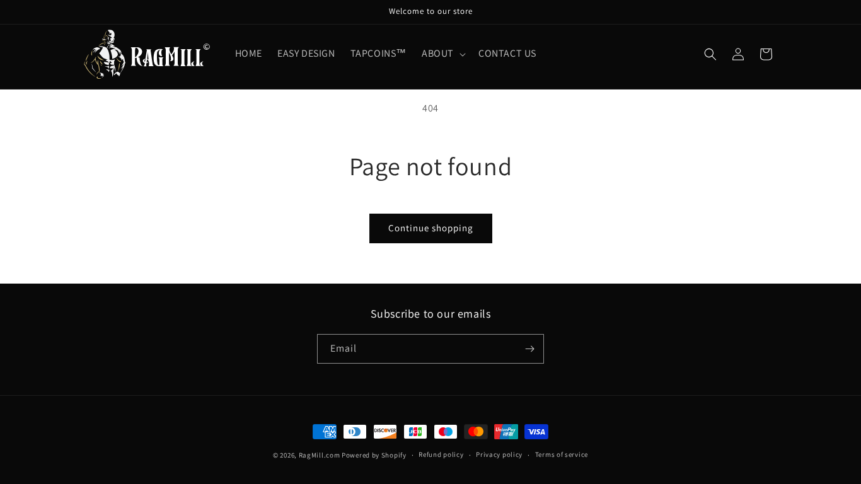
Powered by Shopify (374, 455)
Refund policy (441, 454)
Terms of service (561, 454)
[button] (442, 54)
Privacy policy (499, 454)
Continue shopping (430, 228)
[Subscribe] (529, 349)
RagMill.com (319, 455)
